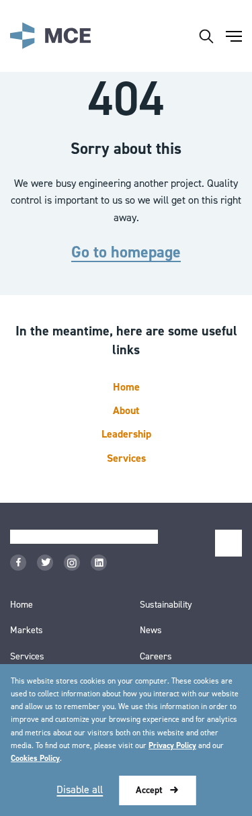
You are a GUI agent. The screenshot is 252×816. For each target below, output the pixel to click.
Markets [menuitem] (26, 630)
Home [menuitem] (21, 605)
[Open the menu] (234, 36)
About (126, 411)
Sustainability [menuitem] (166, 605)
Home (126, 387)
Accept (149, 790)
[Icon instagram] (72, 563)
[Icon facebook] (18, 563)
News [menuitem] (151, 630)
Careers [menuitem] (156, 657)
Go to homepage (126, 253)
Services (126, 458)
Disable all (79, 790)
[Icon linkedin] (99, 563)
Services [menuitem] (27, 657)
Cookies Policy (35, 758)
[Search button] (206, 36)
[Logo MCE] (50, 35)
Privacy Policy (172, 746)
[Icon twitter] (45, 563)
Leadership (126, 434)
